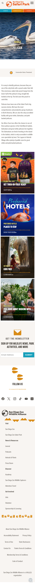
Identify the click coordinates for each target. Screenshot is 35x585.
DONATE (6, 11)
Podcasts (8, 451)
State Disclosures (24, 541)
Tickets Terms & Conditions (22, 548)
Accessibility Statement (11, 535)
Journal (7, 446)
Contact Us (7, 548)
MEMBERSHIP (18, 11)
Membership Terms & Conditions (17, 554)
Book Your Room (9, 232)
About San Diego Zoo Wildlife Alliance (17, 529)
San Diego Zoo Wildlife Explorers (15, 480)
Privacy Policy (27, 535)
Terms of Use (9, 541)
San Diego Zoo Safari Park (13, 434)
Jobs (6, 497)
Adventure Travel (10, 485)
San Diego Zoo (10, 429)
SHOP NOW (7, 189)
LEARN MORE (8, 316)
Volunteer (8, 502)
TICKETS (29, 11)
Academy (8, 474)
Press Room (9, 463)
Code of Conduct (17, 561)
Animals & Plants (10, 457)
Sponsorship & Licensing (13, 508)
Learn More (8, 274)
